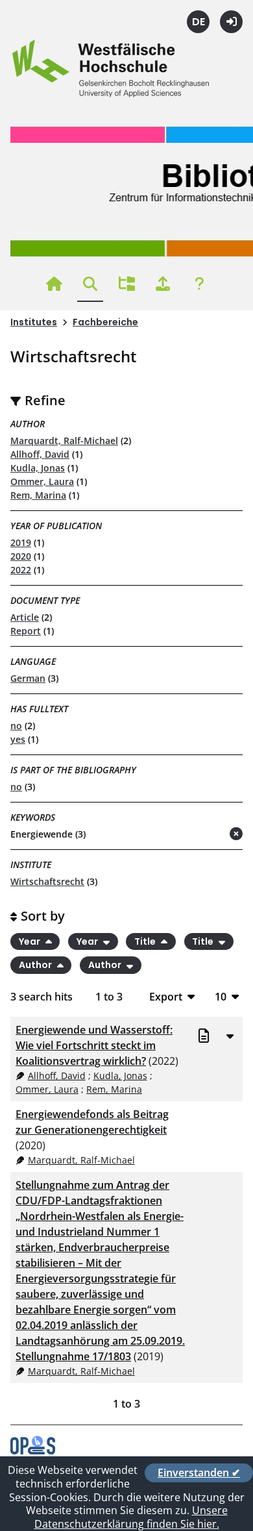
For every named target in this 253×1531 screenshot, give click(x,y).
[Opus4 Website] (32, 1450)
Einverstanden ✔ (199, 1472)
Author (36, 965)
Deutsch (198, 21)
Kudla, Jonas (37, 468)
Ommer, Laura (42, 481)
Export (165, 996)
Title (146, 941)
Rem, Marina (38, 495)
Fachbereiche (105, 322)
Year (30, 941)
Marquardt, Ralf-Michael (64, 440)
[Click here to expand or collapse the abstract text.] (229, 1035)
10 (220, 996)
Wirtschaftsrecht (47, 881)
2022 (20, 570)
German (27, 678)
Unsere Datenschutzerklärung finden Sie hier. (131, 1517)
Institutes (33, 322)
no (16, 725)
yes (17, 739)
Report (25, 631)
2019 (20, 542)
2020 (20, 556)
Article (24, 617)
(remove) (210, 834)
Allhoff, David (39, 454)
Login (231, 21)
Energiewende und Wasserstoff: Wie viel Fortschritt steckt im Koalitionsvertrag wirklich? (94, 1045)
